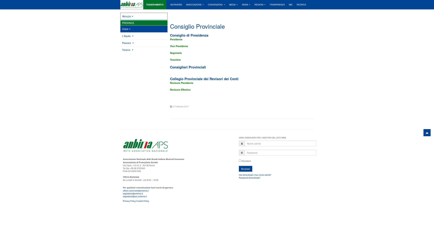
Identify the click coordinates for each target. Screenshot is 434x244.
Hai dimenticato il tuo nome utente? (255, 174)
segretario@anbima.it (133, 193)
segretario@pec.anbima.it (135, 196)
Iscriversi (176, 4)
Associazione (194, 4)
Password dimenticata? (249, 177)
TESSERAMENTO (155, 4)
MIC (291, 4)
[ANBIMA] (131, 4)
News (245, 4)
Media (232, 4)
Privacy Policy (129, 200)
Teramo (126, 50)
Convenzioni (215, 4)
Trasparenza (277, 4)
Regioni (258, 4)
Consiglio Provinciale (197, 26)
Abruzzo (126, 16)
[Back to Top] (427, 132)
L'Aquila (126, 36)
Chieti (125, 29)
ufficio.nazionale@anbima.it (136, 190)
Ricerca (301, 4)
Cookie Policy (142, 200)
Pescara (127, 43)
